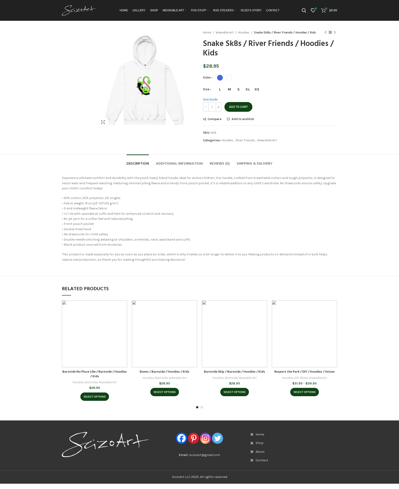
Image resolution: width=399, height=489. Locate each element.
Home (207, 32)
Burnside (91, 382)
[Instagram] (205, 438)
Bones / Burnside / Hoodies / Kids (164, 371)
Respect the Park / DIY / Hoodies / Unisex (304, 371)
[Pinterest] (193, 438)
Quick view (124, 318)
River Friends (245, 140)
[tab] (138, 161)
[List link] (270, 434)
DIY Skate (301, 378)
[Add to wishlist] (124, 328)
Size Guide (210, 99)
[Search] (303, 10)
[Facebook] (181, 438)
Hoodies (244, 32)
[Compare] (124, 308)
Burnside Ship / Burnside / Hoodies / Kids (234, 371)
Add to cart (238, 107)
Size (206, 89)
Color (207, 77)
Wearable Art (225, 32)
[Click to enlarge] (103, 122)
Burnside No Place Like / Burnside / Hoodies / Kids (94, 374)
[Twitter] (217, 438)
